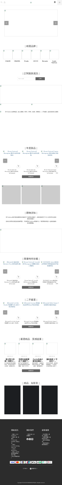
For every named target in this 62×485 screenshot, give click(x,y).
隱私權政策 (45, 444)
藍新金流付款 (46, 438)
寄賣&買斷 (45, 437)
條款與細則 (46, 443)
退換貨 (46, 436)
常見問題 (45, 434)
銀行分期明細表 (46, 441)
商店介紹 (30, 434)
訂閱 (40, 79)
